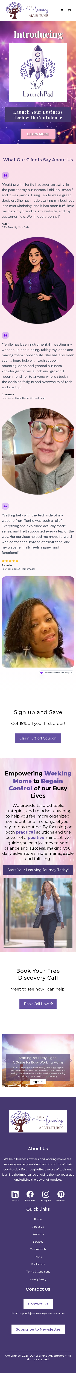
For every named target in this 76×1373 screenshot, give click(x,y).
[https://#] (38, 1121)
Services (38, 1241)
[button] (62, 10)
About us (38, 1226)
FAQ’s (38, 1256)
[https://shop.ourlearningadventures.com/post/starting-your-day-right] (38, 1060)
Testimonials (38, 1249)
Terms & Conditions (38, 1271)
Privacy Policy (38, 1279)
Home (38, 1219)
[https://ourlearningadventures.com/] (28, 10)
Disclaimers (38, 1264)
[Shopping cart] (69, 10)
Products (38, 1234)
